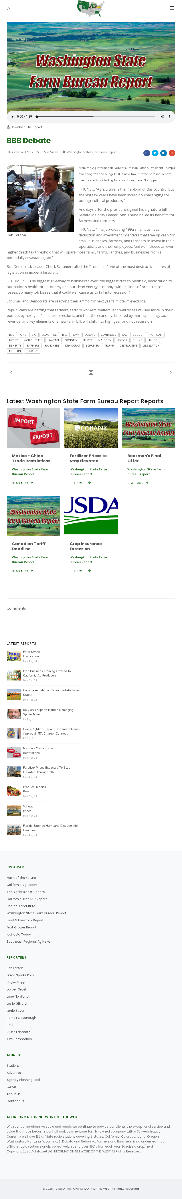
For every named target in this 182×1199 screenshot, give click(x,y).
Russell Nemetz (18, 1032)
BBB (11, 335)
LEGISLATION (151, 345)
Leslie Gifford (17, 1003)
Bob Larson (16, 235)
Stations (13, 1065)
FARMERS (33, 345)
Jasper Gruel (16, 989)
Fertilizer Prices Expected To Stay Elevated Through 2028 (46, 770)
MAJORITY (104, 340)
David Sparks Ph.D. (20, 975)
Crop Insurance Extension (86, 546)
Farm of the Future (21, 877)
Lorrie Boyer (15, 1010)
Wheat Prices (28, 808)
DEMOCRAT (72, 345)
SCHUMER (92, 345)
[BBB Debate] (91, 66)
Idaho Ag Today (19, 934)
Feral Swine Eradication (31, 654)
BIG (34, 335)
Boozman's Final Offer (144, 458)
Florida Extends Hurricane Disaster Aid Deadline (50, 828)
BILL (64, 335)
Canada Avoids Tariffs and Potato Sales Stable (51, 692)
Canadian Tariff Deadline (29, 546)
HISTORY (32, 351)
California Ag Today (22, 885)
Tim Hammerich (19, 1039)
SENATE (88, 340)
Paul (10, 1025)
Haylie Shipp (16, 982)
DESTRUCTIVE (128, 345)
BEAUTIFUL (49, 335)
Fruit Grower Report (21, 927)
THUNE (137, 340)
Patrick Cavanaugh (21, 1018)
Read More (21, 483)
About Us (13, 1094)
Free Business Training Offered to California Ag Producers (47, 673)
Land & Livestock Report (25, 920)
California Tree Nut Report (27, 899)
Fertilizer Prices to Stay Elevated (88, 458)
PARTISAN (155, 335)
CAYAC (12, 1087)
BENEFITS (15, 345)
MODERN (15, 351)
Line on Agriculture (21, 906)
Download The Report (26, 127)
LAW (76, 335)
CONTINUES (108, 335)
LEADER (122, 340)
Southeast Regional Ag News (28, 941)
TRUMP (109, 345)
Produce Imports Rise (34, 789)
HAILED (152, 340)
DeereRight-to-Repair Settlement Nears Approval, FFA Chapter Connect (51, 731)
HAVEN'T (53, 340)
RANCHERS (52, 345)
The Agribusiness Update (26, 892)
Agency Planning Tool (23, 1080)
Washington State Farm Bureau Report (92, 152)
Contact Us (15, 1101)
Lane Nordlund (18, 996)
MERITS (13, 340)
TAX (124, 335)
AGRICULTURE (33, 340)
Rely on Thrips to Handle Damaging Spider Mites (48, 712)
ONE (23, 335)
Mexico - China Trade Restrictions (31, 458)
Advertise (14, 1072)
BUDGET (138, 335)
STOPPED (71, 340)
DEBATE (90, 335)
